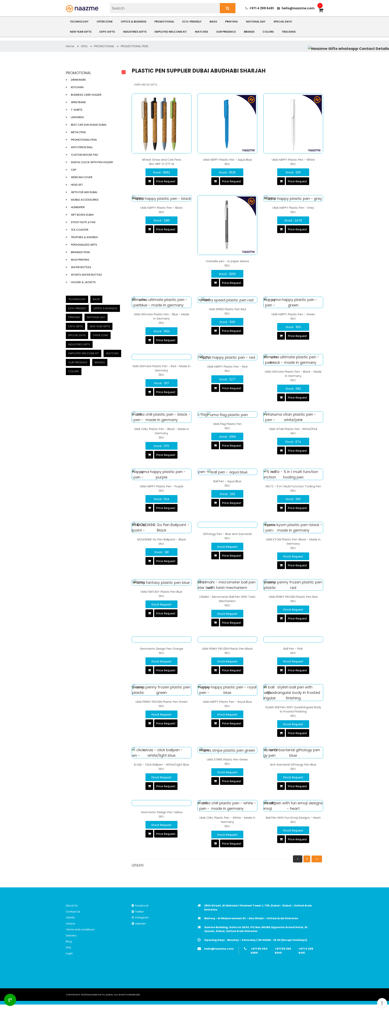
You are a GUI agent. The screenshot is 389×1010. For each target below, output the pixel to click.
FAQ (68, 947)
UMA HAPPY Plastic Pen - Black (161, 208)
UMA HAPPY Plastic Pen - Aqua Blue (227, 160)
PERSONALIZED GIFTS (84, 245)
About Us (72, 905)
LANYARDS (77, 117)
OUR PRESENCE (226, 32)
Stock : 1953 (162, 331)
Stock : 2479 (293, 220)
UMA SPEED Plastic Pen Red (227, 309)
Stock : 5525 (227, 172)
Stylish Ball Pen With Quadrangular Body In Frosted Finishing (293, 709)
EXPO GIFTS (107, 32)
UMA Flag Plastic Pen (227, 424)
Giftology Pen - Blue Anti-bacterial (227, 534)
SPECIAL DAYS (283, 22)
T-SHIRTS (76, 110)
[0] (320, 10)
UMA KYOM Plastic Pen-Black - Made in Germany (293, 541)
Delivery (71, 935)
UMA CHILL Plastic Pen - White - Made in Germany (227, 820)
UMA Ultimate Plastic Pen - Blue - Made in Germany (161, 316)
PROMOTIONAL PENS (84, 140)
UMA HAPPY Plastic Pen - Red (227, 367)
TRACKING (289, 32)
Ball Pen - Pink (293, 649)
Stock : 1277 (227, 379)
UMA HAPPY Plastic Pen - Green (293, 314)
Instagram (141, 917)
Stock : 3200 (227, 274)
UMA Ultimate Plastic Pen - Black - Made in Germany (293, 374)
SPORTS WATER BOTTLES (86, 275)
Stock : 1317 (161, 383)
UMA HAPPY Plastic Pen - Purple (161, 486)
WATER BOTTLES (81, 267)
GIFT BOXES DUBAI (82, 215)
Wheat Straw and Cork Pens (161, 160)
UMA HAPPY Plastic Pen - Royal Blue (227, 702)
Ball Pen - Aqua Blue (227, 481)
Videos (70, 923)
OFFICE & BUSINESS (133, 22)
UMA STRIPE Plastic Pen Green (227, 760)
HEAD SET (77, 185)
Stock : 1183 (293, 389)
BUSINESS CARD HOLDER (86, 95)
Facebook (141, 905)
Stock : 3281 (162, 220)
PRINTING (231, 22)
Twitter (139, 912)
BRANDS (249, 32)
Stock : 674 (293, 442)
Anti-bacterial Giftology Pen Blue (293, 765)
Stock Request (227, 547)
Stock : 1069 (227, 437)
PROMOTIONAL (164, 22)
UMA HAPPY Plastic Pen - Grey (293, 208)
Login (69, 953)
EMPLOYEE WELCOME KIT (171, 32)
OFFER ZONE (105, 22)
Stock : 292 (227, 494)
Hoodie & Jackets (83, 282)
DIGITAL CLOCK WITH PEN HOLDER (92, 162)
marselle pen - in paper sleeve (227, 261)
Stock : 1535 (227, 322)
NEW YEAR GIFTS (80, 32)
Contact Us (73, 912)
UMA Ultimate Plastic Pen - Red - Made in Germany (161, 368)
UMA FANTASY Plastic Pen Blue (161, 592)
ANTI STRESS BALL (82, 147)
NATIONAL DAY (255, 22)
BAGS (213, 22)
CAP (73, 170)
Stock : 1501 (293, 327)
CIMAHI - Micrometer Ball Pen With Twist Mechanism (227, 599)
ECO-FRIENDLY (192, 22)
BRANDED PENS (80, 252)
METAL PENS (78, 132)
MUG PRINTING (80, 260)
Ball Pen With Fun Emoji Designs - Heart (293, 818)
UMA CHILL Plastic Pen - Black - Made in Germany (161, 431)
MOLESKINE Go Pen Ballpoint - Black (161, 539)
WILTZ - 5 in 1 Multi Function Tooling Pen (293, 486)
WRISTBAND (78, 102)
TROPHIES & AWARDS (84, 237)
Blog (69, 941)
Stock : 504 (161, 499)
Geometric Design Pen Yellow (161, 812)
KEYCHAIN (77, 87)
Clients (70, 917)
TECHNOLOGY (79, 22)
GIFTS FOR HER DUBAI (84, 192)
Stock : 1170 (161, 446)
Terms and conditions (80, 929)
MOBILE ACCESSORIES (85, 200)
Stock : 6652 (161, 172)
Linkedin (140, 923)
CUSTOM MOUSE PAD (84, 155)
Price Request (165, 181)
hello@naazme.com (298, 8)
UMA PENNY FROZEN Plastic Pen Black (227, 649)
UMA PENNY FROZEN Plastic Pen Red (293, 597)
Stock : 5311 (293, 172)
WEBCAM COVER (81, 177)
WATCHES (201, 32)
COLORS (268, 32)
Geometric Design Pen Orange (161, 649)
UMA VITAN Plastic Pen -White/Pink (293, 429)
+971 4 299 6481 (261, 8)
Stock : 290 (293, 499)
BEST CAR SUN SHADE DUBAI (88, 125)
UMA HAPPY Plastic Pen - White (293, 160)
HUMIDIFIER (78, 207)
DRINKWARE (78, 80)
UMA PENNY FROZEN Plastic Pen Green (162, 702)
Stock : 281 (161, 552)
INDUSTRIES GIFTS (134, 32)
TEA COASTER (79, 230)
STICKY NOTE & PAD (83, 222)
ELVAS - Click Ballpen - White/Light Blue (161, 765)
